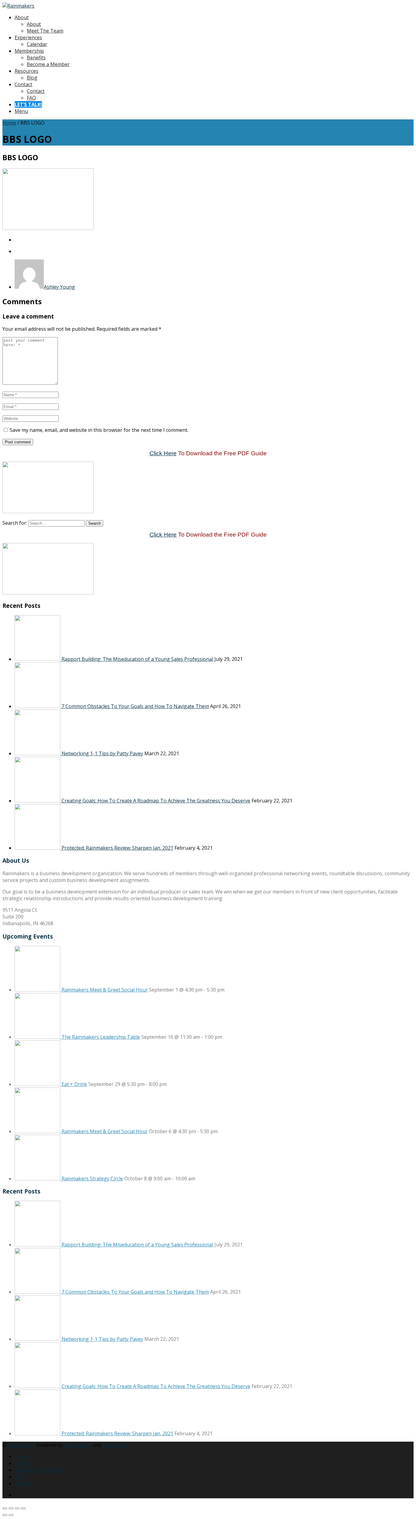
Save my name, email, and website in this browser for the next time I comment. (99, 430)
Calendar (37, 44)
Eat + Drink (74, 1084)
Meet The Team (45, 30)
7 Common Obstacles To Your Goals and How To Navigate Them (135, 706)
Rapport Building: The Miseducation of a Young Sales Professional (137, 659)
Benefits (36, 57)
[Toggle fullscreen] (11, 1508)
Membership (29, 51)
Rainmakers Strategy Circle (92, 1178)
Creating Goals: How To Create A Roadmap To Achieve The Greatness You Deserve (156, 800)
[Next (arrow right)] (11, 1515)
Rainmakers (21, 1445)
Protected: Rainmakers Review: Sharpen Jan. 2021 (117, 847)
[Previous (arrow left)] (4, 1515)
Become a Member (48, 64)
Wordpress (115, 1445)
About (22, 17)
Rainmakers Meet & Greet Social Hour (105, 989)
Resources (26, 71)
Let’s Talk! (28, 104)
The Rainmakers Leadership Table (101, 1037)
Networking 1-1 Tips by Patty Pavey (102, 753)
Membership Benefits (39, 1470)
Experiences (28, 37)
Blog (32, 77)
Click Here (163, 453)
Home (9, 122)
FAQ (31, 97)
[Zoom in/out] (4, 1508)
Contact (23, 84)
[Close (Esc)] (23, 1508)
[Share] (17, 1508)
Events (22, 1463)
